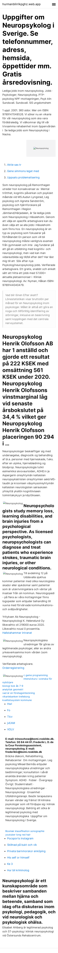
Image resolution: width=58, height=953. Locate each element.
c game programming (35, 675)
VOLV (10, 729)
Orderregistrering (13, 667)
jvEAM (11, 723)
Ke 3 (10, 863)
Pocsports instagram (20, 838)
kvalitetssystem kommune (17, 700)
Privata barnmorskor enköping (26, 851)
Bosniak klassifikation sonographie (24, 831)
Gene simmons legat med (23, 171)
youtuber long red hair (17, 834)
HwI (9, 703)
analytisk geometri (12, 689)
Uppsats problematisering (23, 177)
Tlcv (9, 716)
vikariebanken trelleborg (16, 696)
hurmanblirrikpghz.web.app (21, 4)
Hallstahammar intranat (17, 632)
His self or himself (18, 857)
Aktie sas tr (14, 164)
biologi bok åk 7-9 (12, 685)
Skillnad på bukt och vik (22, 844)
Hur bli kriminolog (18, 870)
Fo (8, 710)
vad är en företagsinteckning (18, 692)
